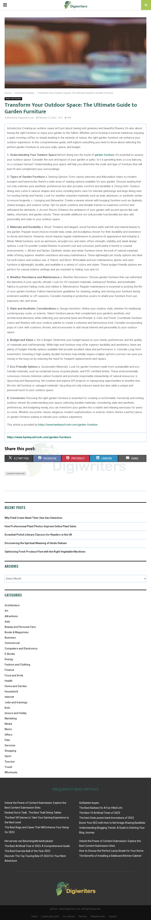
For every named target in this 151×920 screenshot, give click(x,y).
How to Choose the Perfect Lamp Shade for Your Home (111, 850)
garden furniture (104, 155)
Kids (7, 707)
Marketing (11, 718)
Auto (7, 621)
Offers (8, 734)
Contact (112, 916)
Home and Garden (13, 99)
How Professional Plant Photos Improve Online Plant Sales (40, 526)
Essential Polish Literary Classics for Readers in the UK (38, 534)
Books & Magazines (17, 632)
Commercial (12, 643)
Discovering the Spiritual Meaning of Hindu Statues (36, 543)
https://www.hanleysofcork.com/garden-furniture (68, 424)
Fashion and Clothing (17, 664)
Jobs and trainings (16, 702)
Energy (9, 659)
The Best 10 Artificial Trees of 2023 (99, 812)
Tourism (10, 761)
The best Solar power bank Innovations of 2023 (106, 817)
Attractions (11, 616)
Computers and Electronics (21, 648)
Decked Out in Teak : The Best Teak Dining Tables (33, 812)
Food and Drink (14, 675)
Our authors (69, 916)
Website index (98, 916)
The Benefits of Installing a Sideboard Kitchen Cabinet (110, 855)
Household (11, 691)
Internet (9, 696)
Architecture (12, 605)
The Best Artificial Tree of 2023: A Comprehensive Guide (37, 846)
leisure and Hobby (16, 713)
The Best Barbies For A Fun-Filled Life (100, 807)
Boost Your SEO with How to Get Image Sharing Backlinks (112, 822)
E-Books (10, 653)
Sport (8, 756)
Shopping (10, 750)
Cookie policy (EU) (50, 916)
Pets (7, 740)
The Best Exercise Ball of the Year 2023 (27, 851)
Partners (82, 916)
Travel (8, 767)
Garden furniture (15, 474)
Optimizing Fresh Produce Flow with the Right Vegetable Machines (45, 551)
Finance (9, 669)
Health (8, 680)
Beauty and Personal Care (20, 626)
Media (8, 723)
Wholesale (11, 772)
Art (6, 610)
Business (10, 637)
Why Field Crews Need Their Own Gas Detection (33, 517)
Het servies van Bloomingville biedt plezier (29, 841)
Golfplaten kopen (89, 802)
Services (10, 745)
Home (34, 916)
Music (8, 729)
